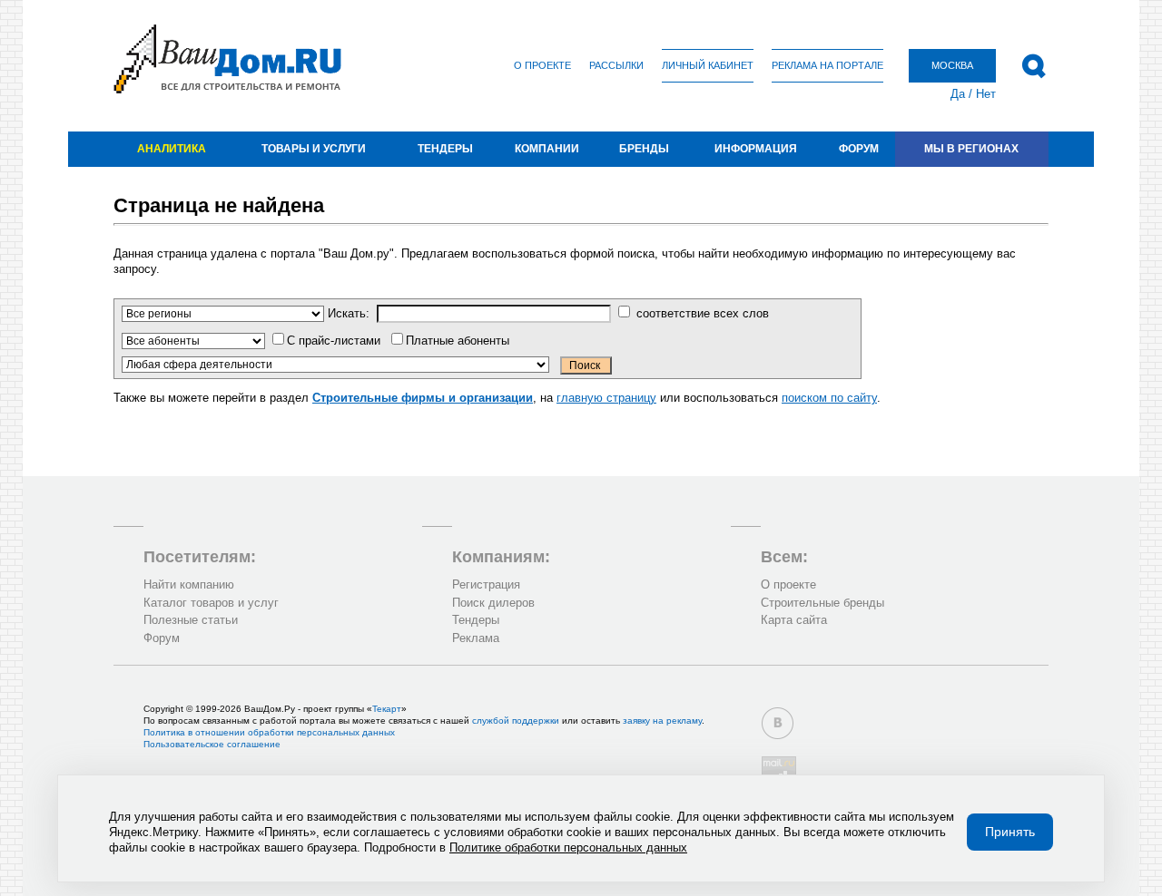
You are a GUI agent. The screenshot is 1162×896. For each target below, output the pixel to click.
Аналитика (171, 148)
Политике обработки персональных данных (568, 847)
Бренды (644, 148)
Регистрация (486, 584)
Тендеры (445, 148)
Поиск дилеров (493, 602)
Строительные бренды (822, 602)
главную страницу (606, 397)
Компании (547, 148)
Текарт (386, 709)
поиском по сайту (829, 397)
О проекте (542, 65)
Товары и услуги (313, 148)
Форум (859, 148)
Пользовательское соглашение (212, 744)
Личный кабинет (707, 65)
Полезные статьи (190, 620)
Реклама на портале (827, 65)
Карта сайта (794, 620)
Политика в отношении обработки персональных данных (269, 732)
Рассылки (616, 65)
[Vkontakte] (777, 723)
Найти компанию (188, 584)
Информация (755, 148)
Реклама (475, 638)
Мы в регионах (971, 148)
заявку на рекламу (662, 721)
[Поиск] (1033, 66)
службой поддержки (515, 721)
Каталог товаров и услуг (211, 602)
